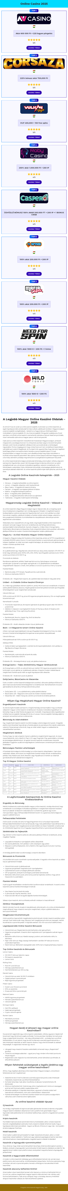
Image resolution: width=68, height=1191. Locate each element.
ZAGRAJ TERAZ (34, 48)
